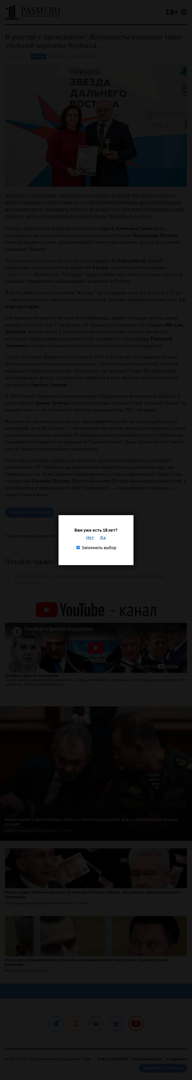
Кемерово (58, 56)
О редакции (176, 1059)
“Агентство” (18, 274)
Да (103, 537)
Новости (38, 56)
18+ (171, 12)
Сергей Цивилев (83, 56)
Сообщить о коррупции (29, 512)
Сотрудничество (147, 1059)
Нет (90, 537)
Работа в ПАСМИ (113, 1059)
